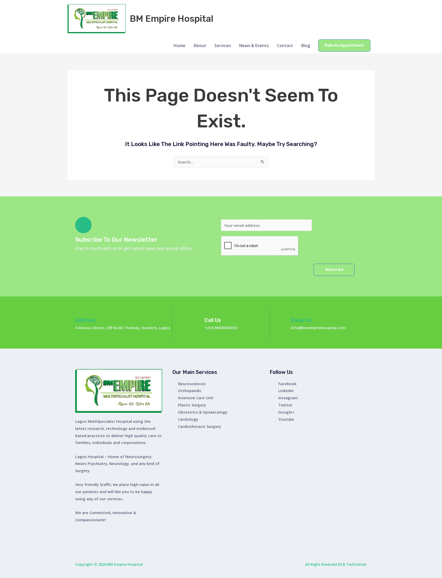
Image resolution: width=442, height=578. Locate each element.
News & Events (254, 45)
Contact (285, 45)
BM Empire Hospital (171, 18)
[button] (344, 45)
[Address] (79, 311)
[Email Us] (295, 311)
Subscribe (334, 270)
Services (222, 45)
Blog (305, 45)
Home (179, 45)
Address (85, 320)
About (200, 45)
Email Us (301, 320)
